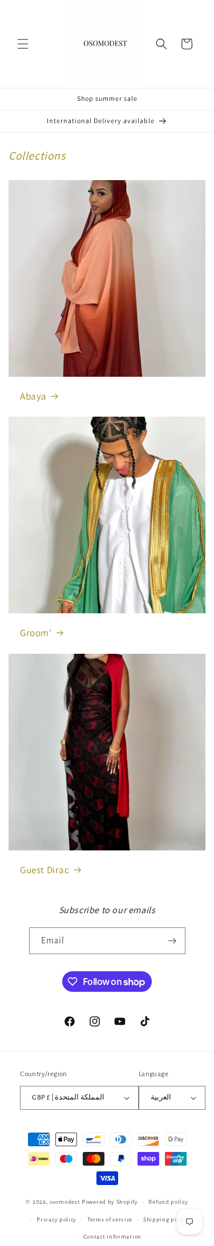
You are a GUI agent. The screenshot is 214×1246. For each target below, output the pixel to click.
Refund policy (168, 1202)
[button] (22, 43)
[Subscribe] (172, 940)
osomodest (65, 1202)
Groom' (36, 632)
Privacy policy (56, 1219)
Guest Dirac (45, 870)
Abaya (33, 396)
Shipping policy (165, 1219)
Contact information (112, 1236)
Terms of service (109, 1219)
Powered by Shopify (110, 1202)
